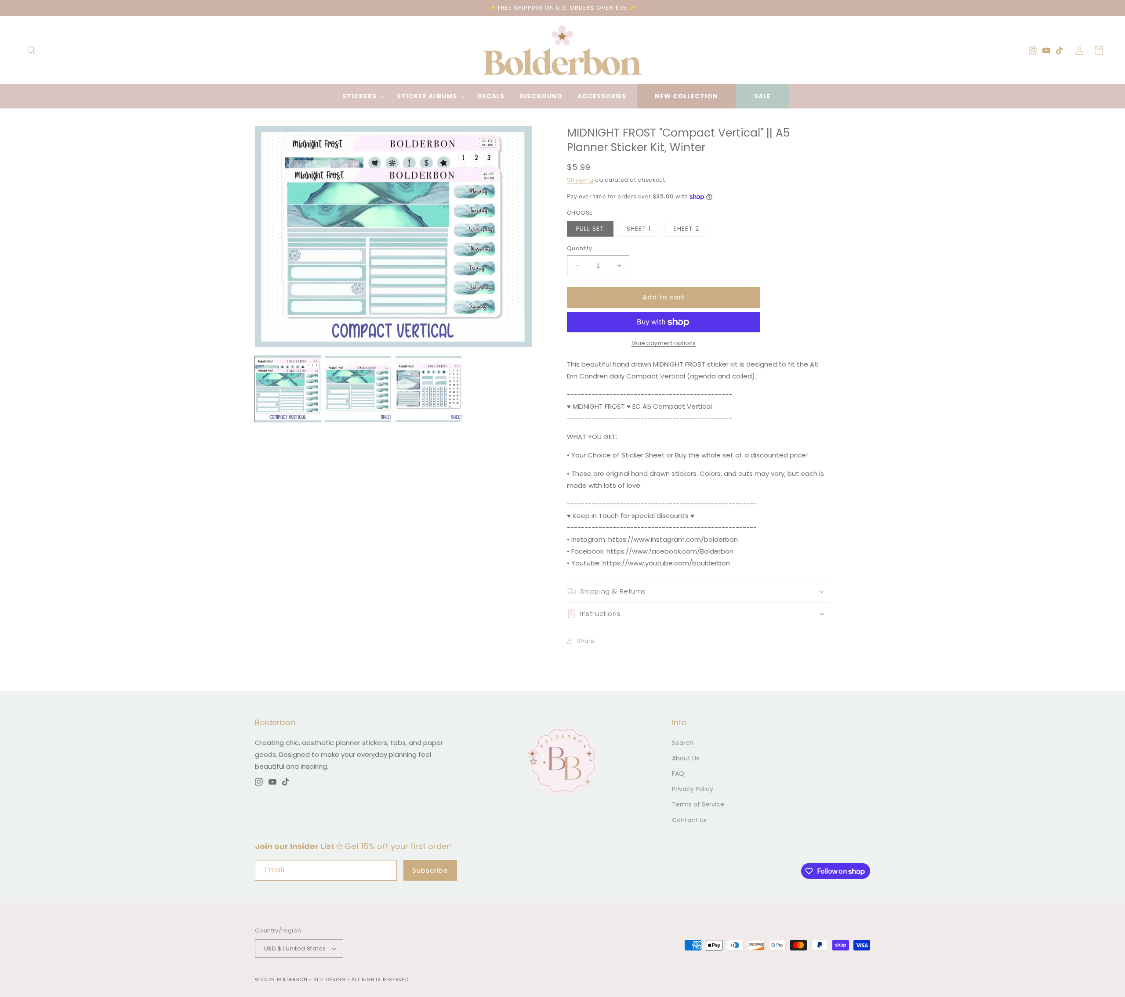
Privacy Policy (692, 789)
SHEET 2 (686, 228)
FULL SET (590, 228)
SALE (762, 96)
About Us (685, 758)
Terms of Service (698, 804)
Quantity (579, 248)
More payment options (663, 343)
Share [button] (586, 641)
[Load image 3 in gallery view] (428, 389)
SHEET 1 (639, 228)
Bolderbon (292, 979)
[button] (31, 50)
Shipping (580, 180)
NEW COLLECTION (686, 96)
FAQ (678, 773)
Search (682, 742)
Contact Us (689, 820)
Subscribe (430, 870)
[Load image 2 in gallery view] (358, 389)
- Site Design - (330, 979)
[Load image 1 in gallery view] (288, 389)
